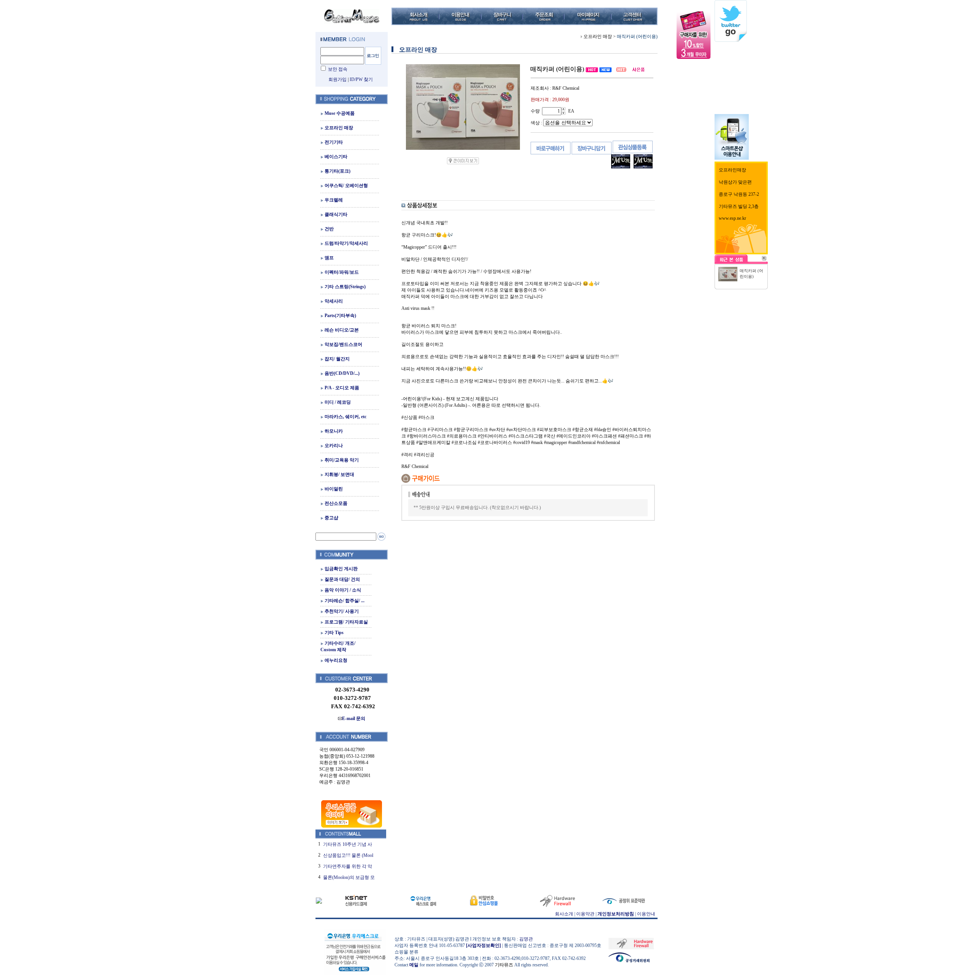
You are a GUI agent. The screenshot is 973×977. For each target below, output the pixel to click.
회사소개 (564, 914)
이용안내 (646, 914)
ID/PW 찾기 (361, 79)
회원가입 (337, 79)
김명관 (526, 939)
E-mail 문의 (353, 718)
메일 (413, 964)
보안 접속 (337, 69)
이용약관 (585, 914)
